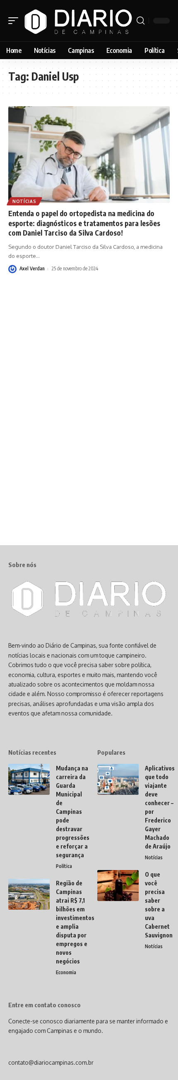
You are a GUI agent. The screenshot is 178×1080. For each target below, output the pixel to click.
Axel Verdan (32, 268)
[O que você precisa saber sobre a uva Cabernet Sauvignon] (118, 885)
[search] (141, 20)
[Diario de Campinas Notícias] (78, 21)
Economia (66, 972)
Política (64, 866)
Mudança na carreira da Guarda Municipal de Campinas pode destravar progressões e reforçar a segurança (72, 811)
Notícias (24, 201)
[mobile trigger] (15, 21)
